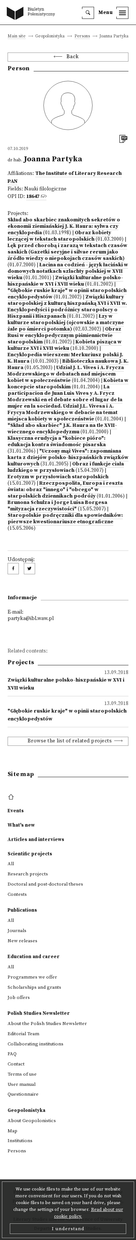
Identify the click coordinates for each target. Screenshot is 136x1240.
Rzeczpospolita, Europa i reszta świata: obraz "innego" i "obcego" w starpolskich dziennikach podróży (65, 489)
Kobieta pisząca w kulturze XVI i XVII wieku (65, 345)
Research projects (28, 874)
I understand (68, 1229)
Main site (17, 36)
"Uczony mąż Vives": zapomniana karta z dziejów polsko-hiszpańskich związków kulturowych (68, 457)
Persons (82, 36)
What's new (21, 825)
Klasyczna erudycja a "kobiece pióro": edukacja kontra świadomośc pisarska (57, 441)
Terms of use (22, 1074)
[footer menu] (12, 797)
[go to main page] (32, 14)
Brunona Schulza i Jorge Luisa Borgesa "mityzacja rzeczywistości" (57, 505)
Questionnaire (23, 1094)
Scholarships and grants (34, 987)
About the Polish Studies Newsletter (47, 1023)
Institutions (20, 1141)
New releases (22, 941)
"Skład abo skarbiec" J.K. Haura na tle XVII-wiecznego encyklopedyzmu (62, 428)
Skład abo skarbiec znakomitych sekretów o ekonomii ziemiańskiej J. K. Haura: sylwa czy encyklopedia (64, 226)
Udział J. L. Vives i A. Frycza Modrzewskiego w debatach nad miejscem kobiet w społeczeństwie (66, 374)
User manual (22, 1084)
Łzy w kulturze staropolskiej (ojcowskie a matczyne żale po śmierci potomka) (66, 322)
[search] (88, 13)
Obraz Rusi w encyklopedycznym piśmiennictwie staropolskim (64, 335)
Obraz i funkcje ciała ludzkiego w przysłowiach (66, 467)
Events (16, 811)
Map (12, 1131)
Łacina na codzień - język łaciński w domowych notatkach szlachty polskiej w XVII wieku (68, 271)
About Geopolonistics (32, 1121)
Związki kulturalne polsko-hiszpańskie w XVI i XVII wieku (65, 281)
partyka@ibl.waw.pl (31, 618)
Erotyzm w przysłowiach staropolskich (58, 477)
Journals (17, 931)
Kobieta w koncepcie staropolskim (68, 383)
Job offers (19, 997)
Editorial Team (23, 1034)
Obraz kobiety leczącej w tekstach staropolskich (59, 236)
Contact (16, 1064)
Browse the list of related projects (70, 741)
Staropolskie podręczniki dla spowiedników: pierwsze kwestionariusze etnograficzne (65, 518)
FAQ (12, 1054)
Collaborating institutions (35, 1044)
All (11, 864)
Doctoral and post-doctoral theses (45, 884)
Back (72, 57)
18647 (32, 196)
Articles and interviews (36, 839)
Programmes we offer (32, 977)
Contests (17, 894)
